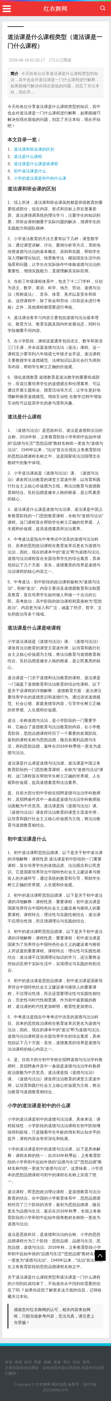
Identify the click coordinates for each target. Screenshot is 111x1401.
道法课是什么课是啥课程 (36, 163)
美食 (57, 1362)
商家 (37, 1362)
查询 (86, 1362)
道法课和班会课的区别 (34, 149)
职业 (76, 1362)
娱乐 (28, 1362)
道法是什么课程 (28, 156)
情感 (18, 1362)
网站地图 (59, 1384)
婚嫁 (47, 1362)
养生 (67, 1362)
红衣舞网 (55, 8)
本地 (8, 1362)
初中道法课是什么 (30, 171)
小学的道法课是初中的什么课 (40, 178)
